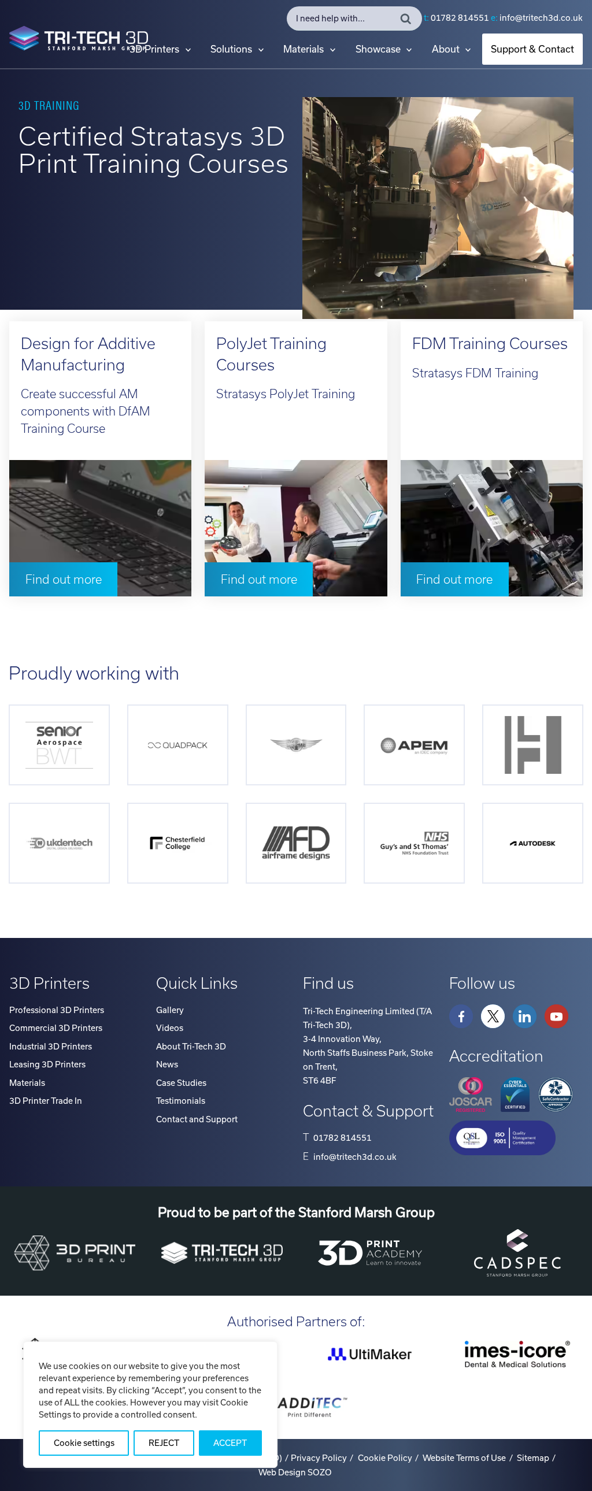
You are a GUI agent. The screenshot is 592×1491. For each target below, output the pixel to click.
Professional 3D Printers (56, 1010)
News (167, 1064)
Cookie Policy (385, 1458)
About (446, 49)
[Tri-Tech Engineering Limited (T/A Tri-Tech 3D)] (78, 40)
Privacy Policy (319, 1458)
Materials (303, 49)
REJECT (164, 1443)
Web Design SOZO (295, 1472)
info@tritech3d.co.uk (541, 18)
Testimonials (180, 1101)
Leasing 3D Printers (47, 1064)
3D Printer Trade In (45, 1101)
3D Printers (154, 49)
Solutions (231, 49)
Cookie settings (84, 1443)
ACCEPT (230, 1443)
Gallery (170, 1010)
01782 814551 (460, 18)
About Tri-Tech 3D (191, 1046)
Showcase (378, 49)
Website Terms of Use (464, 1458)
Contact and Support (197, 1119)
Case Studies (181, 1083)
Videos (169, 1028)
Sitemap (533, 1458)
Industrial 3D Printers (50, 1046)
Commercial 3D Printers (55, 1028)
